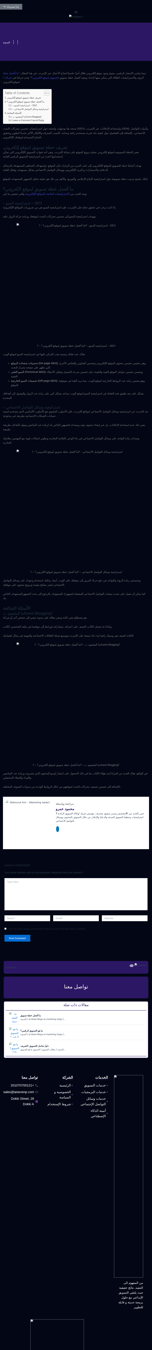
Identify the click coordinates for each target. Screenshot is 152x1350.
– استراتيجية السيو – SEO (24, 105)
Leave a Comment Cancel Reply (28, 120)
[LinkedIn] (57, 829)
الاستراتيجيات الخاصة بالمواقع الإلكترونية (47, 193)
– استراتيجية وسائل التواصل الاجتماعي (30, 109)
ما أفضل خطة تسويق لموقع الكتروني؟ (25, 101)
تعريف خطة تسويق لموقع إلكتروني (24, 97)
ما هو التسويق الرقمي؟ (31, 1030)
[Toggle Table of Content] (45, 93)
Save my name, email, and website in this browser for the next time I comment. (47, 929)
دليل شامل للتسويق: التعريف (34, 1045)
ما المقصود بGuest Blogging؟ (27, 117)
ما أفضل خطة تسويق (30, 1015)
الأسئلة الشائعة (14, 113)
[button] (76, 12)
